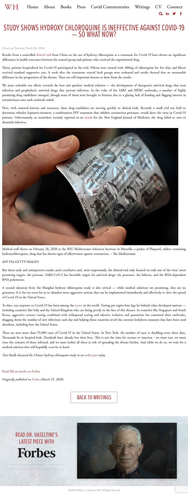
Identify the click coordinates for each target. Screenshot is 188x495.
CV (158, 7)
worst (78, 305)
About (49, 7)
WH (12, 7)
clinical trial (43, 55)
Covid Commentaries (110, 7)
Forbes (35, 379)
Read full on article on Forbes (21, 371)
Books (66, 7)
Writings (142, 7)
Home (32, 7)
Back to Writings (94, 398)
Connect (174, 7)
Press (81, 7)
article (87, 117)
